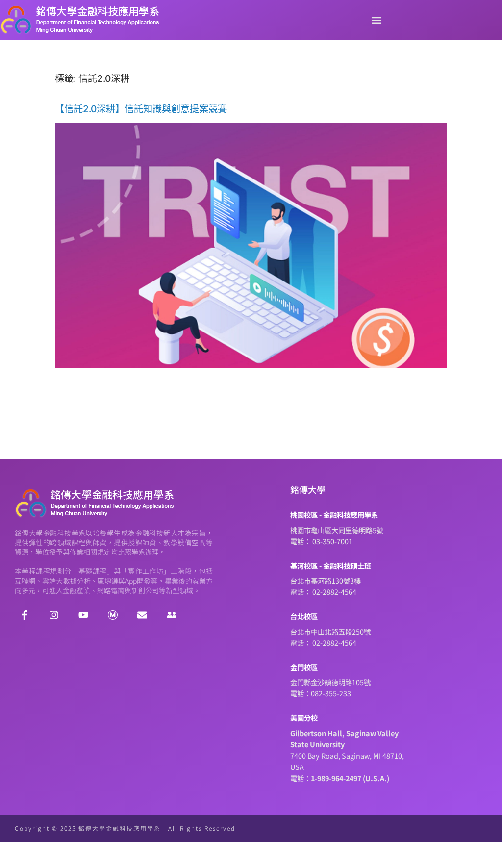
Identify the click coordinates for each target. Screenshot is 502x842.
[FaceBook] (24, 615)
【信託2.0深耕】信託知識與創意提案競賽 (141, 109)
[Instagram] (54, 615)
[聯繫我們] (142, 615)
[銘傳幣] (113, 615)
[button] (376, 20)
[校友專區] (171, 615)
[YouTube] (83, 615)
